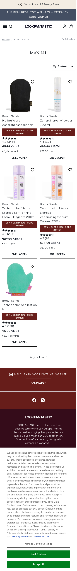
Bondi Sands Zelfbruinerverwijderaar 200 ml (56, 120)
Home (5, 39)
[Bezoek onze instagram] (42, 400)
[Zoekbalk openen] (11, 26)
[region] (38, 509)
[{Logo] (38, 26)
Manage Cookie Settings (38, 543)
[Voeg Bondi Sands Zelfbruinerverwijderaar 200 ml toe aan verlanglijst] (70, 82)
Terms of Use (41, 536)
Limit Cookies (38, 554)
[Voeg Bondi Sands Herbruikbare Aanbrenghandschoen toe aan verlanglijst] (32, 82)
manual (38, 53)
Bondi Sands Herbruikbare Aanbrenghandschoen (17, 120)
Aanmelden (39, 382)
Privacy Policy (20, 536)
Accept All (38, 564)
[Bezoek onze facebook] (34, 400)
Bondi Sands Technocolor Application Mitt (19, 305)
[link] (65, 26)
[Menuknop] (4, 26)
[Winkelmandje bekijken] (71, 26)
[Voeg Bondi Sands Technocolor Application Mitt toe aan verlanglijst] (32, 266)
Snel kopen (20, 157)
